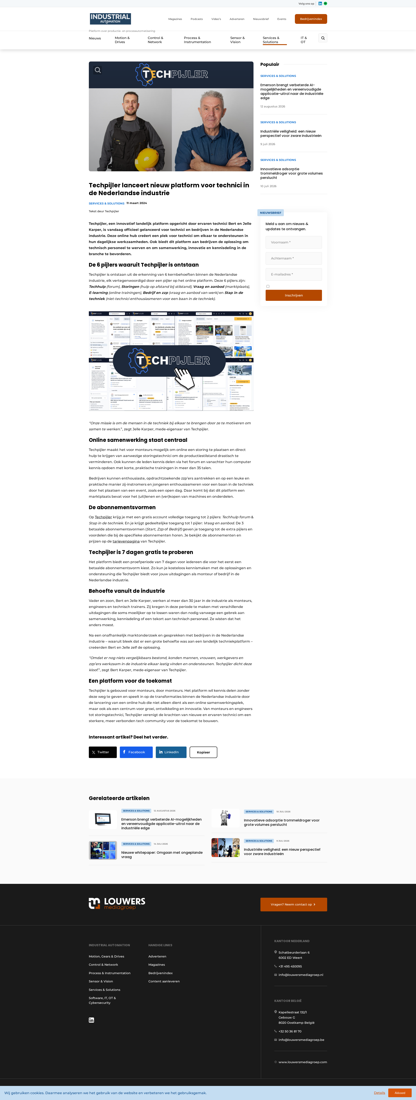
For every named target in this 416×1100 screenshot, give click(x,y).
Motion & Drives (122, 40)
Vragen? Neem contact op (291, 904)
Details (379, 1093)
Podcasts (197, 19)
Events (281, 19)
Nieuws (95, 38)
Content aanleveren (164, 981)
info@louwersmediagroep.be (301, 1040)
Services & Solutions (271, 40)
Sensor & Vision (237, 40)
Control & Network (155, 40)
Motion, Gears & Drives (106, 956)
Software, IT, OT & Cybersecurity (102, 1000)
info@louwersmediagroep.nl (301, 975)
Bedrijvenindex (311, 19)
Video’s (216, 19)
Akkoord (400, 1093)
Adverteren (237, 19)
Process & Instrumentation (197, 40)
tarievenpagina (126, 541)
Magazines (175, 19)
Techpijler (103, 517)
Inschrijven (294, 295)
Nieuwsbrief (261, 19)
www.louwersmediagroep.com (303, 1062)
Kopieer (203, 752)
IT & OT (304, 40)
